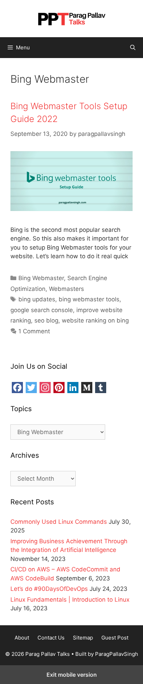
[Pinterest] (59, 387)
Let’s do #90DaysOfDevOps (49, 588)
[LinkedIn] (73, 387)
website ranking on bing (95, 320)
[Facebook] (17, 387)
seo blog (46, 320)
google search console (41, 310)
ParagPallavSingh (116, 654)
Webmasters (66, 288)
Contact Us (51, 637)
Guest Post (114, 637)
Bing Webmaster (41, 278)
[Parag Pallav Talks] (71, 18)
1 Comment (34, 331)
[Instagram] (45, 387)
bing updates (36, 299)
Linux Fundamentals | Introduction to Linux (69, 599)
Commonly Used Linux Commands (58, 521)
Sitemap (83, 637)
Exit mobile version (72, 674)
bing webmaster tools (89, 299)
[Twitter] (31, 387)
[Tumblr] (101, 387)
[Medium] (87, 387)
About (22, 637)
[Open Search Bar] (133, 47)
